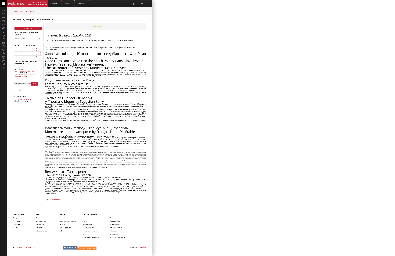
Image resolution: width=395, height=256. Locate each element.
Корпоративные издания (67, 221)
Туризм (85, 221)
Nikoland (143, 247)
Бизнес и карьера (89, 228)
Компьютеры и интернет (91, 237)
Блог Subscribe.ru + (42, 221)
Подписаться (28, 28)
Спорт (112, 218)
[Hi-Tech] (3, 31)
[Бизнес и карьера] (3, 21)
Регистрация (17, 221)
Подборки (81, 3)
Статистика (20, 96)
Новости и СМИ (115, 224)
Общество (113, 231)
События (62, 231)
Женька (21, 91)
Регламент (16, 224)
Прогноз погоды (115, 221)
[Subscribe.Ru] (16, 3)
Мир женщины (87, 224)
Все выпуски (97, 27)
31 (36, 57)
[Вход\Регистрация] (134, 3)
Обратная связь (41, 231)
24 (36, 54)
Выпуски (53, 3)
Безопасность (40, 224)
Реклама (62, 218)
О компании (40, 218)
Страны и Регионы (116, 228)
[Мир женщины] (3, 28)
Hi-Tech (85, 234)
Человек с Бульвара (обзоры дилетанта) (33, 19)
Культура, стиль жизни (20, 11)
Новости (31, 11)
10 (36, 50)
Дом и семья (114, 234)
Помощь (15, 228)
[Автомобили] (3, 17)
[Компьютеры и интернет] (3, 35)
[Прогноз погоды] (3, 50)
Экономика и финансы (90, 231)
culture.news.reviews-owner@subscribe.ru (25, 76)
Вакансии (39, 228)
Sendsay (62, 224)
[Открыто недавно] (3, 13)
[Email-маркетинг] (3, 68)
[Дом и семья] (3, 24)
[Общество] (3, 46)
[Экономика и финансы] (3, 64)
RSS (40, 38)
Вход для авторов (19, 218)
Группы (67, 3)
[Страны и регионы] (3, 57)
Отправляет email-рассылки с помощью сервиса (37, 3)
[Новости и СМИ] (3, 42)
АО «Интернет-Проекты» (27, 247)
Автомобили (87, 218)
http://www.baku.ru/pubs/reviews (24, 71)
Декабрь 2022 (31, 45)
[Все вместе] (3, 10)
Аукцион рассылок (65, 228)
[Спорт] (3, 53)
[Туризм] (3, 60)
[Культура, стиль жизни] (3, 39)
